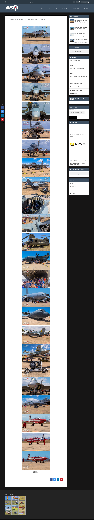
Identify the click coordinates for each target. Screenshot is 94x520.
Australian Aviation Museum (77, 68)
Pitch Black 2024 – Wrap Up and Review (80, 21)
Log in (71, 183)
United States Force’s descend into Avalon (79, 34)
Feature (85, 22)
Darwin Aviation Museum (76, 86)
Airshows (76, 8)
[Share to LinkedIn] (58, 480)
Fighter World (73, 93)
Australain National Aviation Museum (77, 64)
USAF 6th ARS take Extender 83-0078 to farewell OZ (81, 40)
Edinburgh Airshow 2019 (76, 90)
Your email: (72, 110)
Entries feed (73, 186)
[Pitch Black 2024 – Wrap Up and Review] (72, 21)
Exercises (82, 22)
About (50, 8)
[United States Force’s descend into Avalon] (72, 34)
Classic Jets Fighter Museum (77, 83)
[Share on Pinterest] (61, 480)
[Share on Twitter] (54, 480)
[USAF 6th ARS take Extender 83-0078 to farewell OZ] (72, 40)
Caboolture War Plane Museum (77, 80)
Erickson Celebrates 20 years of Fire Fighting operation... (25, 2)
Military (75, 24)
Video (86, 8)
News (56, 8)
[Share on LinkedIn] (2, 116)
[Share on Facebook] (51, 480)
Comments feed (74, 190)
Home (43, 8)
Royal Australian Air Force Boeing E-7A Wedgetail (80, 28)
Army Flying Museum (75, 60)
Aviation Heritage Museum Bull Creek (77, 72)
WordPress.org (73, 193)
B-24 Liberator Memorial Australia (78, 76)
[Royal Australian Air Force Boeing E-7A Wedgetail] (72, 28)
